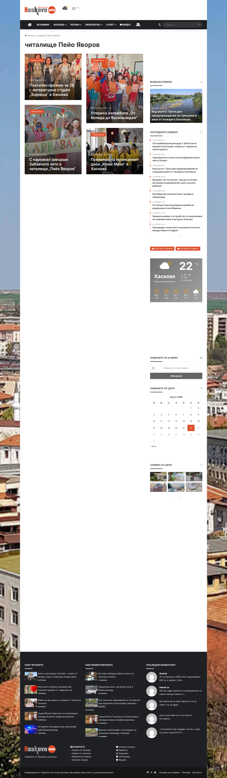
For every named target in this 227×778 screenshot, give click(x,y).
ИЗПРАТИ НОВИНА (189, 248)
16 (198, 421)
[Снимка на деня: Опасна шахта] (194, 487)
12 (169, 421)
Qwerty (163, 673)
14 (184, 421)
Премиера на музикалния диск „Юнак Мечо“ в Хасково (114, 164)
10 (154, 421)
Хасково (58, 24)
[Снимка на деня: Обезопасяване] (194, 476)
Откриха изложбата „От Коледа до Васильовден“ (114, 115)
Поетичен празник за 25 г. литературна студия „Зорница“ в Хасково (51, 90)
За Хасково (124, 756)
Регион (74, 24)
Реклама (186, 772)
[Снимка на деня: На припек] (158, 476)
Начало (30, 35)
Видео (126, 24)
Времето (123, 750)
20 (176, 428)
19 (169, 428)
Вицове (122, 760)
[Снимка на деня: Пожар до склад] (176, 487)
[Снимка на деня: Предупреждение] (158, 487)
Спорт (110, 24)
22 (191, 428)
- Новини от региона (80, 753)
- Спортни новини (79, 760)
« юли (153, 446)
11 (161, 421)
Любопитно (92, 24)
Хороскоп (123, 753)
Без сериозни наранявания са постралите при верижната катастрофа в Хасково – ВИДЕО (119, 703)
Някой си (164, 687)
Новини (44, 24)
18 (161, 428)
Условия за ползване (169, 772)
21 (184, 428)
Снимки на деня (126, 747)
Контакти (197, 772)
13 (176, 421)
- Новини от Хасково (80, 750)
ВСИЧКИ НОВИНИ (163, 248)
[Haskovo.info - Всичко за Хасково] (40, 10)
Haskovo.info (47, 772)
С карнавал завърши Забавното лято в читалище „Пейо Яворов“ (52, 164)
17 (154, 428)
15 (191, 421)
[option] (176, 106)
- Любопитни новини (80, 756)
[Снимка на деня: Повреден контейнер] (176, 476)
